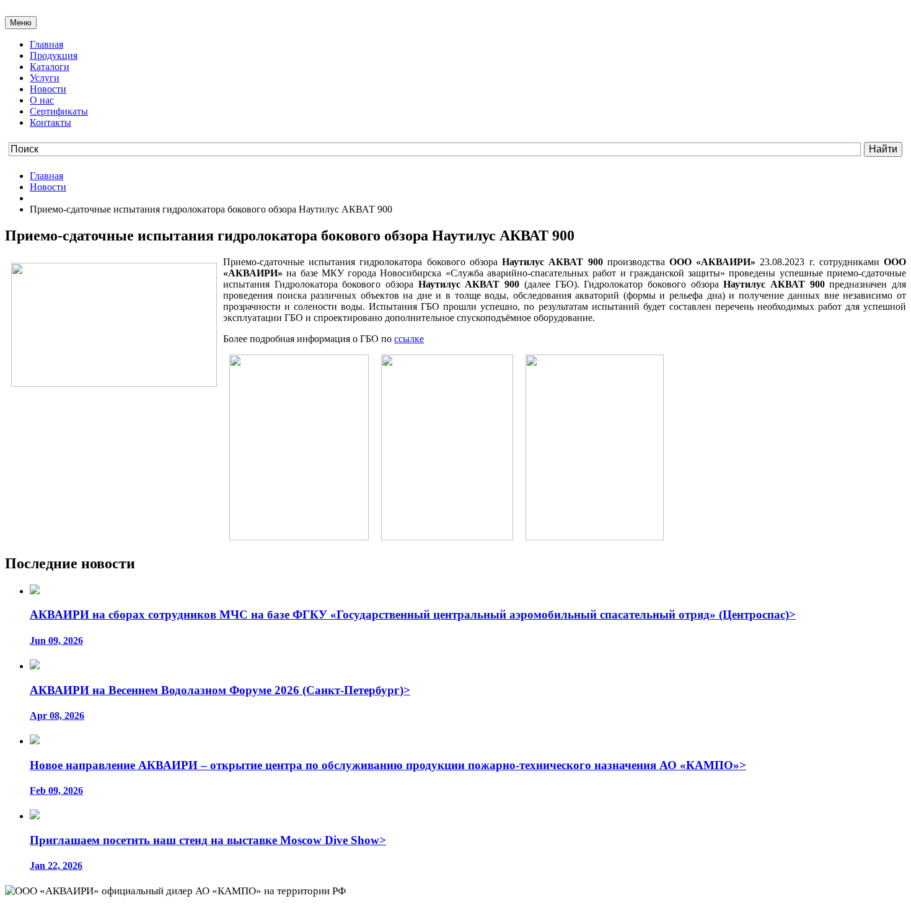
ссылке (409, 338)
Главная (46, 44)
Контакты (50, 122)
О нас (42, 100)
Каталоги (49, 66)
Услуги (44, 78)
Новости (48, 89)
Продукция (53, 55)
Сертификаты (59, 111)
